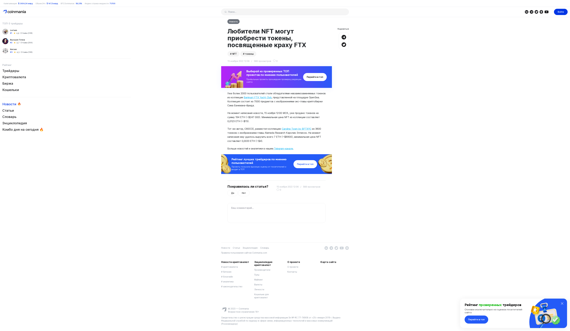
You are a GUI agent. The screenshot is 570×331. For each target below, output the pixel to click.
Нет (244, 193)
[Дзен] (541, 11)
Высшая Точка (17, 40)
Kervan (13, 49)
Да (232, 193)
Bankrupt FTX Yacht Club (258, 97)
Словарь (9, 117)
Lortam (13, 30)
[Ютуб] (546, 11)
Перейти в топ (315, 77)
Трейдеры (10, 71)
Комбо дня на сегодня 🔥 (22, 129)
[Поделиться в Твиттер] (343, 44)
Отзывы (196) (26, 52)
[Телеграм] (531, 11)
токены (249, 53)
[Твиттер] (536, 11)
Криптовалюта (14, 77)
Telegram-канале (283, 148)
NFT (234, 53)
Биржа (7, 83)
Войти (561, 12)
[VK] (526, 11)
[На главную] (14, 11)
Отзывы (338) (26, 33)
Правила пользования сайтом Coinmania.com (244, 252)
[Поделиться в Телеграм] (343, 37)
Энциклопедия (14, 123)
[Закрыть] (562, 303)
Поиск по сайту (225, 12)
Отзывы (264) (26, 43)
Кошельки (10, 90)
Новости (9, 104)
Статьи (8, 110)
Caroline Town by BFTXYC (296, 128)
